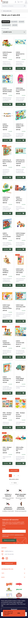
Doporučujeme (5, 21)
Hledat (24, 6)
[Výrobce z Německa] (9, 584)
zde (2, 606)
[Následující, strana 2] (14, 475)
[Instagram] (6, 558)
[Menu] (26, 2)
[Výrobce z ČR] (19, 589)
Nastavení (14, 609)
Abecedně (14, 25)
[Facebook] (2, 558)
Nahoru (15, 482)
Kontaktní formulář (9, 563)
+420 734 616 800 (9, 554)
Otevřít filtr (7, 32)
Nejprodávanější (6, 25)
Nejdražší (21, 21)
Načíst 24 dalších (14, 470)
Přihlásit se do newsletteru (9, 540)
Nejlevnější (14, 21)
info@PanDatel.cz (8, 551)
